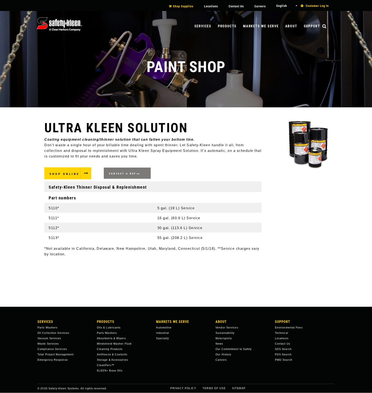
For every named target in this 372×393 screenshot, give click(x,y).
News (219, 343)
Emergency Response (52, 359)
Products (227, 26)
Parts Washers (47, 327)
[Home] (59, 24)
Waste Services (48, 343)
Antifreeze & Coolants (112, 354)
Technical (281, 332)
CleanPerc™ (105, 365)
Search (328, 26)
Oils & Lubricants (109, 327)
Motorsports (223, 338)
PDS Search (283, 354)
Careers (260, 6)
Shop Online (64, 174)
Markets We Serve (261, 26)
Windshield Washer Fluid (114, 343)
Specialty (162, 338)
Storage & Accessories (112, 359)
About (291, 26)
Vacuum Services (49, 338)
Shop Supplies (183, 6)
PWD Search (283, 359)
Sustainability (224, 332)
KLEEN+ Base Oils (110, 370)
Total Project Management (55, 354)
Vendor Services (226, 327)
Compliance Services (52, 349)
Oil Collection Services (53, 332)
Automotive (164, 327)
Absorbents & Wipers (111, 338)
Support (312, 26)
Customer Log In (317, 6)
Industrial (162, 332)
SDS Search (283, 349)
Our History (223, 354)
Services (202, 26)
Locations (211, 6)
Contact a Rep (122, 173)
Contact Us (236, 6)
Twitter (338, 391)
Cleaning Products (110, 349)
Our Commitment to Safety (233, 349)
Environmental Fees (289, 327)
